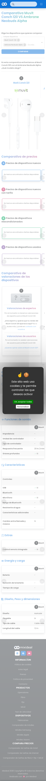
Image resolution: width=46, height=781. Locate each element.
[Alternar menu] (41, 4)
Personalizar (23, 406)
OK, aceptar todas (23, 401)
